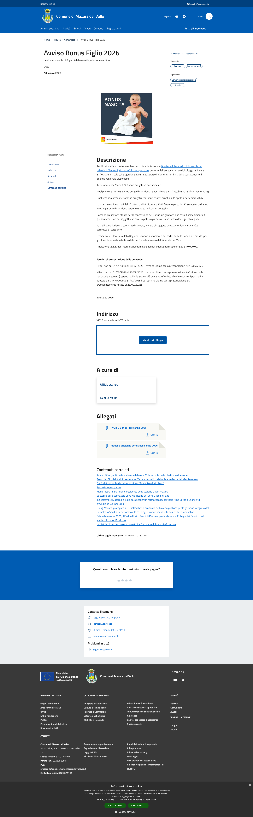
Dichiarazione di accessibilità (141, 760)
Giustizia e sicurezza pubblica (142, 707)
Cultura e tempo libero (95, 707)
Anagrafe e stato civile (95, 703)
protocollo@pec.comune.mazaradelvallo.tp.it (63, 769)
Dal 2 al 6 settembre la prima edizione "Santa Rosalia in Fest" (130, 483)
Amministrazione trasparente (142, 744)
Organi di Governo (49, 703)
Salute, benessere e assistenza (142, 720)
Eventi (173, 729)
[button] (126, 812)
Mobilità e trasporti (94, 720)
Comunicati (70, 39)
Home (47, 39)
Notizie (174, 703)
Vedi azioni (190, 53)
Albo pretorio (134, 748)
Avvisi (173, 711)
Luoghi (173, 725)
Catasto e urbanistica (94, 716)
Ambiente (132, 715)
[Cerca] (209, 16)
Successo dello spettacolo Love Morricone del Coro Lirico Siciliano (133, 496)
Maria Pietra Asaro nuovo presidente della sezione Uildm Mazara (132, 492)
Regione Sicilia (47, 4)
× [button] (250, 785)
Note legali (132, 756)
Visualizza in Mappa (153, 340)
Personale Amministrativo (53, 724)
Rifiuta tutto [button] (138, 805)
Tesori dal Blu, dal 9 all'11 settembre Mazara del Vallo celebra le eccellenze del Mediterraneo (147, 479)
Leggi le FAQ (90, 752)
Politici (43, 720)
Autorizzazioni (134, 724)
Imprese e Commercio (95, 711)
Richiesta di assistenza (95, 756)
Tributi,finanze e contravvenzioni (143, 711)
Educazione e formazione (140, 703)
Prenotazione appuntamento (98, 744)
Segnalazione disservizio (96, 748)
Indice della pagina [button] (55, 154)
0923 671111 (65, 773)
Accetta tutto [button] (115, 805)
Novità (57, 39)
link (154, 799)
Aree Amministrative (50, 707)
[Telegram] (183, 16)
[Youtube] (176, 16)
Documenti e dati (49, 728)
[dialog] (126, 799)
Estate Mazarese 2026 (109, 487)
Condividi (175, 53)
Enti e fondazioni (49, 716)
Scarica (154, 435)
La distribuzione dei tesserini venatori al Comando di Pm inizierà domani (136, 524)
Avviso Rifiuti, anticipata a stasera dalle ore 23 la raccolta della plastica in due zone (142, 475)
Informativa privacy (137, 752)
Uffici (43, 711)
